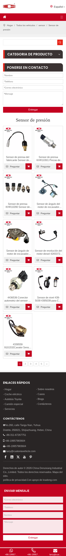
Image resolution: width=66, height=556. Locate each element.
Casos (41, 394)
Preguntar (15, 166)
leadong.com (50, 480)
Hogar (8, 389)
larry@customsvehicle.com (20, 451)
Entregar (33, 109)
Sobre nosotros (46, 389)
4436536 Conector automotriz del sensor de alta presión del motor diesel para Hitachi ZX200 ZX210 (17, 299)
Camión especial (14, 404)
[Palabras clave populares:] (60, 42)
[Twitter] (18, 457)
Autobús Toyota (13, 399)
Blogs (41, 399)
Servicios (10, 409)
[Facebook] (5, 457)
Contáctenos (44, 404)
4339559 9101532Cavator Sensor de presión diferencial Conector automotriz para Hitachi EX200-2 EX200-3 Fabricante (17, 346)
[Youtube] (24, 457)
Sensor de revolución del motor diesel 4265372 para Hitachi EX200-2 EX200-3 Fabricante (48, 252)
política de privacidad (14, 480)
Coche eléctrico (13, 394)
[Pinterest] (30, 457)
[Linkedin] (11, 457)
